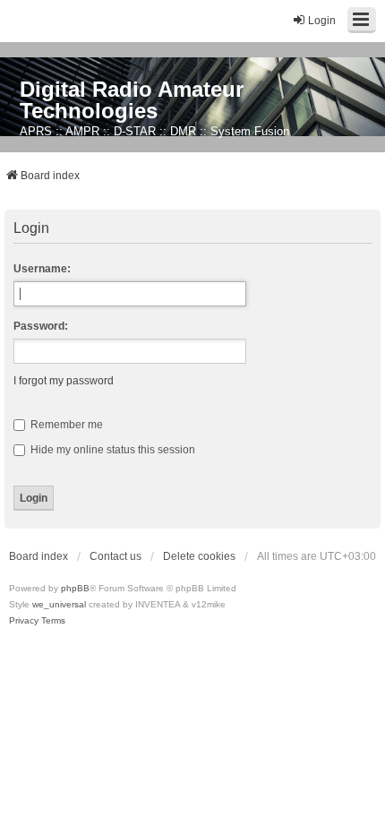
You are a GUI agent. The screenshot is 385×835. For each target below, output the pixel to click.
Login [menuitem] (322, 20)
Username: (42, 269)
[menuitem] (23, 621)
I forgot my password (63, 380)
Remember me (65, 424)
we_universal (59, 604)
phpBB (75, 588)
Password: (40, 326)
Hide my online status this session (111, 449)
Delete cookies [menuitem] (199, 556)
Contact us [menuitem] (115, 556)
